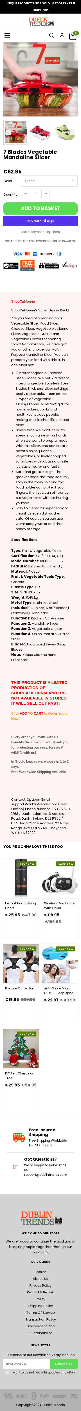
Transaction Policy (40, 1319)
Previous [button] (8, 132)
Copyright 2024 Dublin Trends (40, 1404)
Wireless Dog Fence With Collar (59, 905)
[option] (40, 79)
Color (7, 180)
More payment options (40, 231)
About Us (40, 1278)
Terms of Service (40, 1312)
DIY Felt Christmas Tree (19, 1075)
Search (40, 1271)
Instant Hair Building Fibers (20, 905)
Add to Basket (40, 208)
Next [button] (72, 132)
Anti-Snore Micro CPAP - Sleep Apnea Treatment (59, 991)
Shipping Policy (40, 1305)
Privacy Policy (40, 1285)
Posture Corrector (19, 988)
